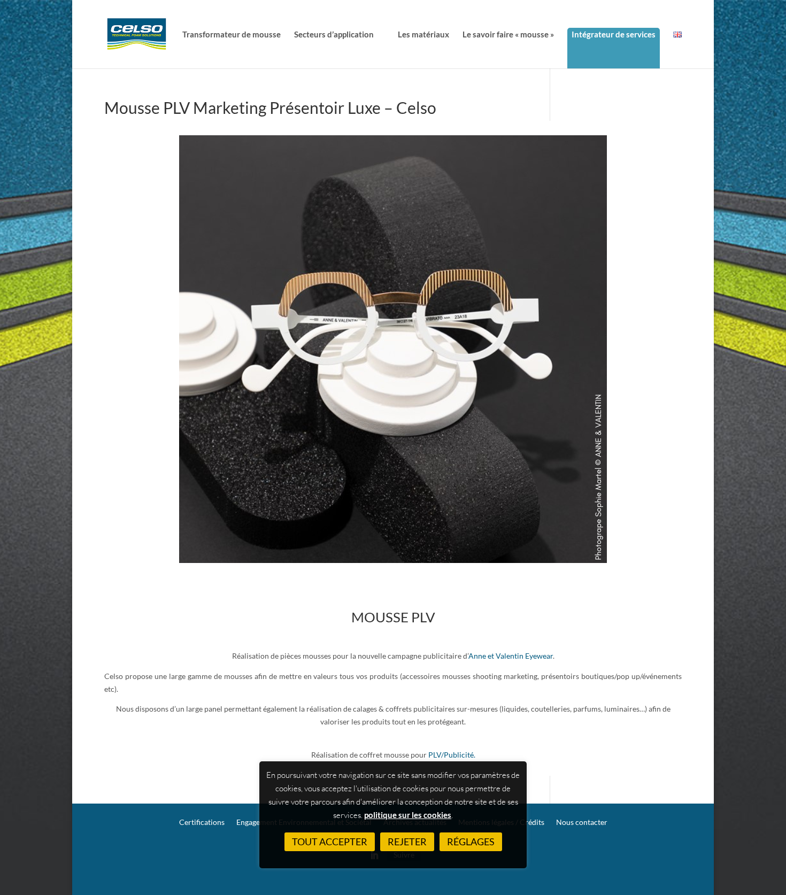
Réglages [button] (471, 841)
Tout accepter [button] (329, 841)
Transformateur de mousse (231, 34)
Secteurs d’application (334, 34)
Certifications (202, 823)
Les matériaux (423, 34)
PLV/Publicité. (451, 754)
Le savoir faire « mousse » (508, 34)
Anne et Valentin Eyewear (510, 655)
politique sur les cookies (407, 815)
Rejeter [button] (407, 841)
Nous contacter (581, 823)
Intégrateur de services (614, 34)
